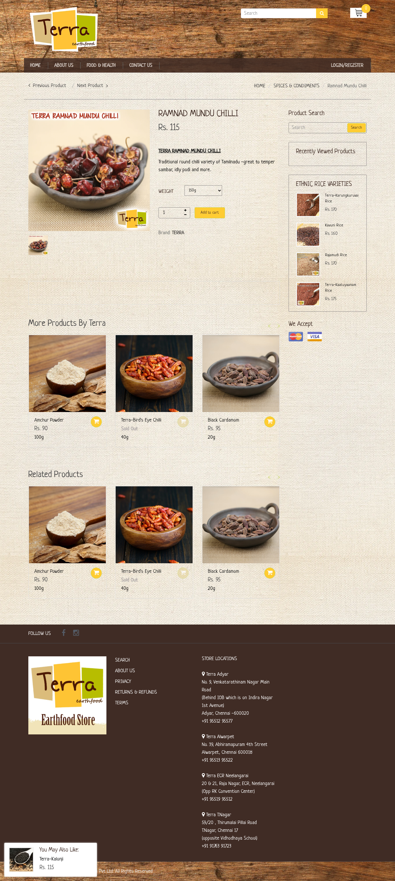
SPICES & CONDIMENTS (297, 86)
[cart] (358, 12)
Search (356, 127)
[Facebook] (64, 634)
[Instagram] (76, 634)
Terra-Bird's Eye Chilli (141, 420)
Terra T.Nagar (218, 815)
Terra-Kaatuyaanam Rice (340, 288)
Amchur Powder (49, 420)
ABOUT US (125, 671)
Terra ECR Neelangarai (226, 776)
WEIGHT (165, 191)
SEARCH (122, 660)
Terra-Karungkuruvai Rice (342, 198)
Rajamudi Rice (336, 255)
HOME (259, 86)
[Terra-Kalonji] (21, 859)
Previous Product (49, 85)
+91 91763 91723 (216, 846)
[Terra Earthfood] (67, 29)
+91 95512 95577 (217, 721)
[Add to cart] (96, 421)
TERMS (121, 703)
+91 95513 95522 (217, 760)
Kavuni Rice (334, 225)
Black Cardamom (223, 420)
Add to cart (210, 212)
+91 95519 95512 (217, 799)
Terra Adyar (216, 674)
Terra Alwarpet (219, 737)
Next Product (90, 85)
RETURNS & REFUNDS (136, 692)
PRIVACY (123, 681)
